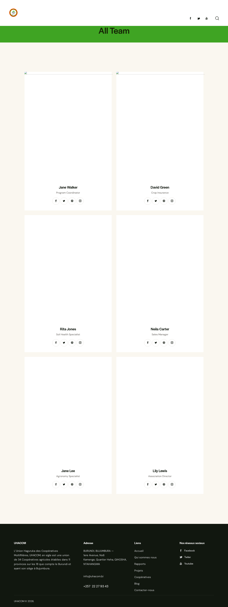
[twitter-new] (198, 18)
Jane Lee (68, 471)
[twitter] (64, 201)
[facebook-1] (190, 18)
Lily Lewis (160, 471)
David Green (160, 187)
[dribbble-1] (72, 201)
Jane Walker (68, 187)
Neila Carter (160, 329)
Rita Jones (68, 329)
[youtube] (206, 18)
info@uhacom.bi (93, 576)
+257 (87, 586)
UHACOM (19, 601)
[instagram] (80, 201)
